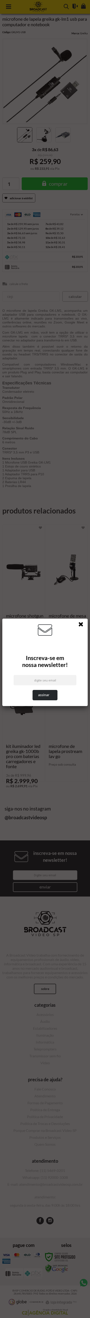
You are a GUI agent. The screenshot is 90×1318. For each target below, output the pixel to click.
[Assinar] (45, 695)
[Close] (82, 625)
